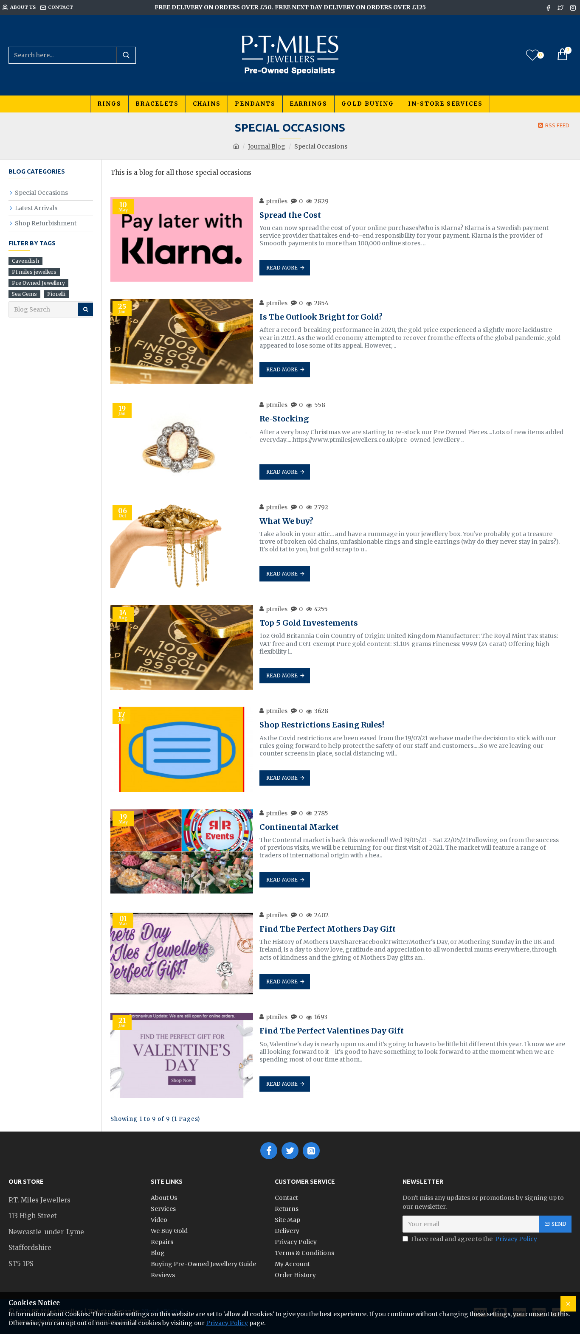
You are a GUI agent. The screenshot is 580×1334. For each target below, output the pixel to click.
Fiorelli (56, 294)
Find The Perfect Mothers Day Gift (327, 929)
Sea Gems (24, 294)
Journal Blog (266, 146)
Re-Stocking (284, 419)
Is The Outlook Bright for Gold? (321, 317)
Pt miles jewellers (34, 272)
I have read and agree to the (474, 1239)
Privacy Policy (227, 1323)
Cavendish (25, 261)
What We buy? (286, 521)
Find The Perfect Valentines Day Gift (331, 1031)
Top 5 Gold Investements (308, 623)
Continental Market (299, 827)
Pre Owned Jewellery (38, 283)
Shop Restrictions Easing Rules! (321, 725)
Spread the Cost (290, 215)
